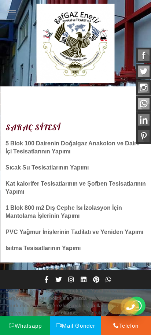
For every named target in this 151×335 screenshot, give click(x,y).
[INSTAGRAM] (71, 279)
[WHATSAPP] (108, 279)
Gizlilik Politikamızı (98, 313)
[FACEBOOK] (46, 279)
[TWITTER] (58, 279)
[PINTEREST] (96, 279)
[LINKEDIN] (83, 279)
